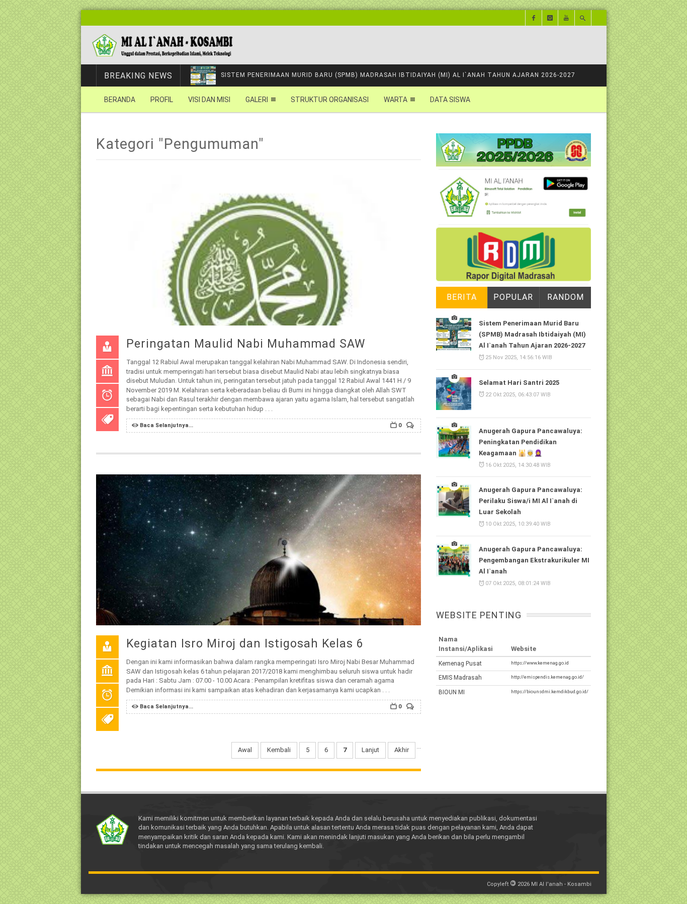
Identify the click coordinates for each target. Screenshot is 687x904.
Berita (462, 297)
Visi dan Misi (209, 100)
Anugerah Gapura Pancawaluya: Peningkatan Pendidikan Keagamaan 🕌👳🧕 (530, 442)
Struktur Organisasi (330, 100)
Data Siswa (450, 100)
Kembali (279, 750)
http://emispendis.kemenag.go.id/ (547, 677)
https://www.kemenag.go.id (540, 663)
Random (565, 297)
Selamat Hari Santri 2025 (519, 382)
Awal (245, 750)
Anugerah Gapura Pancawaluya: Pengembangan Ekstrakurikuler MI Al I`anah (534, 560)
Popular (513, 297)
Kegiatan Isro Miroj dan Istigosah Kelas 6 (245, 643)
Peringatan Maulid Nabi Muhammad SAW (245, 344)
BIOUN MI (452, 692)
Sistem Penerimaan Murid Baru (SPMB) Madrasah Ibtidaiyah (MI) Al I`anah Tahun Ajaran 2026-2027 (532, 334)
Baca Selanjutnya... (166, 425)
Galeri (256, 100)
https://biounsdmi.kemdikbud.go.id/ (549, 691)
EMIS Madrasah (460, 677)
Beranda (119, 100)
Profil (161, 100)
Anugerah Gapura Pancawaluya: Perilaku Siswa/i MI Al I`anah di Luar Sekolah (530, 501)
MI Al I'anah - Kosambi (561, 884)
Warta (395, 100)
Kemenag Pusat (460, 663)
